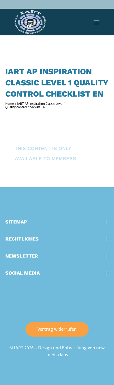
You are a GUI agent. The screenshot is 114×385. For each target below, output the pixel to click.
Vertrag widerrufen (57, 329)
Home (9, 104)
